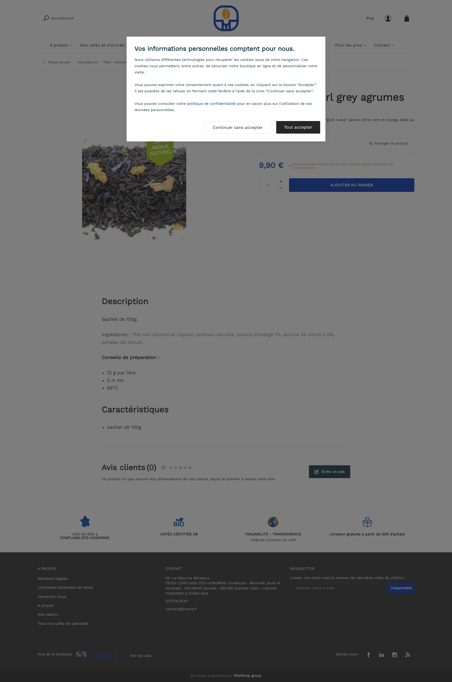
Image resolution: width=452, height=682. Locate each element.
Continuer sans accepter (238, 127)
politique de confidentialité (211, 104)
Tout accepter (298, 127)
